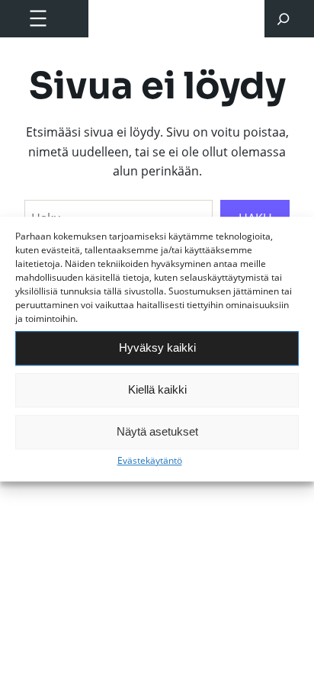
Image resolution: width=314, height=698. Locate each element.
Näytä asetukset (157, 431)
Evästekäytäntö (149, 460)
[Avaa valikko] (38, 18)
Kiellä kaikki (157, 389)
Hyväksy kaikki (157, 347)
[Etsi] (283, 18)
